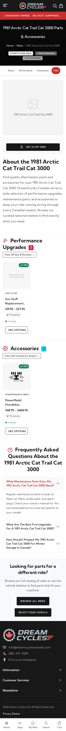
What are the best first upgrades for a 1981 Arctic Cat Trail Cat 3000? (30, 526)
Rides (20, 45)
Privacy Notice (11, 713)
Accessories (43, 70)
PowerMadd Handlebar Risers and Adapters (13, 402)
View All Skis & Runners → (19, 254)
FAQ (55, 70)
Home (10, 45)
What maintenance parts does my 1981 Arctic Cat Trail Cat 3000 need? (30, 483)
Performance (25, 70)
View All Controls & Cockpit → (21, 355)
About (11, 70)
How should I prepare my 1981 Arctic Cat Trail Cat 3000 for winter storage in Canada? (30, 543)
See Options (17, 329)
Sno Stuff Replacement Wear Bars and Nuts (15, 301)
